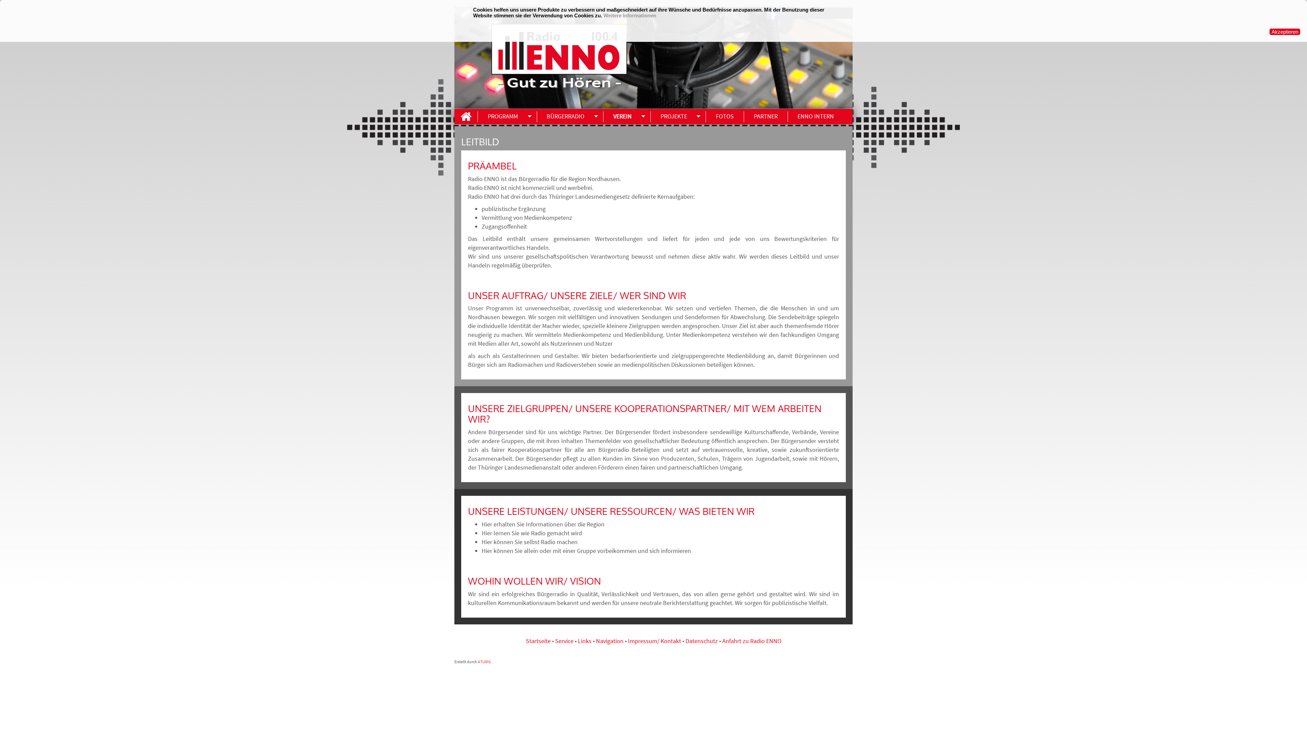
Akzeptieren (1285, 32)
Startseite (539, 641)
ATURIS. (484, 661)
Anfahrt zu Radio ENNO (751, 641)
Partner (766, 116)
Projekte (674, 116)
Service (564, 641)
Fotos (725, 116)
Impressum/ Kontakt (654, 641)
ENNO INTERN (815, 116)
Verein (622, 116)
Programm (503, 116)
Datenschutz (701, 641)
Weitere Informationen (629, 15)
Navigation (610, 641)
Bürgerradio (565, 116)
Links (585, 641)
